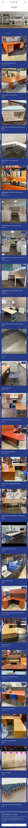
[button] (3, 2)
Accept (14, 824)
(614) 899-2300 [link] (14, 2)
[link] (14, 7)
